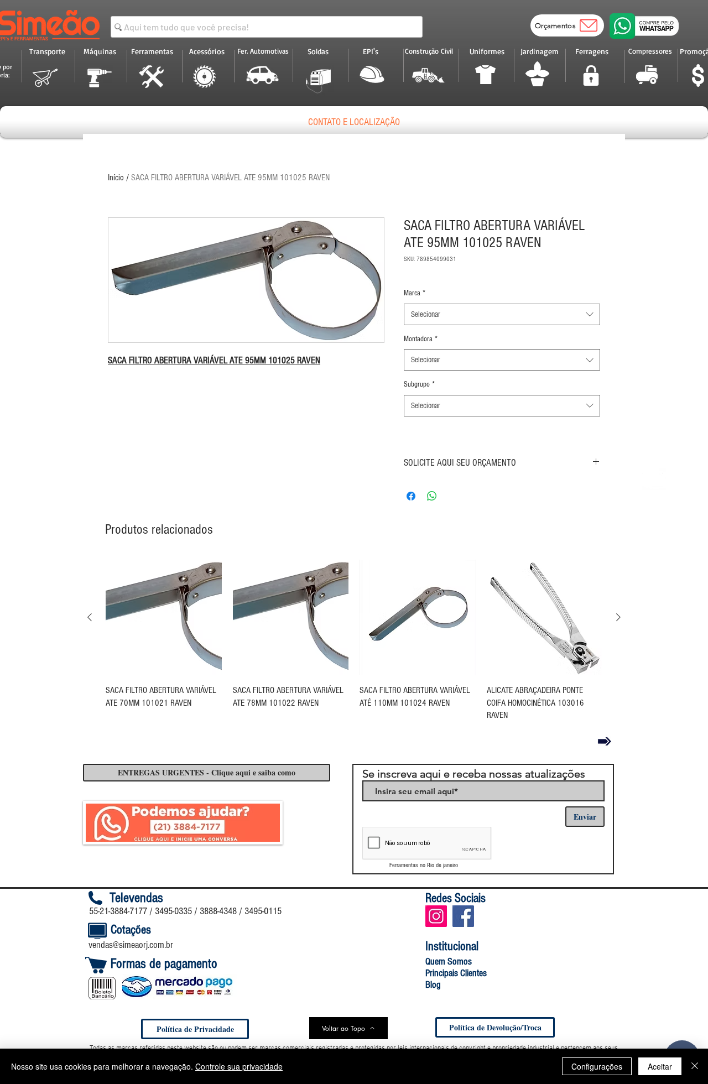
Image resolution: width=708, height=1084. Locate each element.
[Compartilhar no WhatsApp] (432, 496)
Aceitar (660, 1066)
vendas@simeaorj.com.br (130, 945)
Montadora (421, 339)
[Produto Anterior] (89, 617)
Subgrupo (419, 384)
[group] (354, 642)
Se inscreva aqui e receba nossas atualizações (473, 773)
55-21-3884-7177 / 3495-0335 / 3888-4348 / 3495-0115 (185, 911)
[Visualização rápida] (164, 618)
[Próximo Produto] (618, 617)
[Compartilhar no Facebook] (411, 496)
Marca (414, 293)
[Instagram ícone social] (436, 916)
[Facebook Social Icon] (463, 916)
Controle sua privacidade (239, 1066)
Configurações (596, 1066)
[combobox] (502, 314)
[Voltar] (604, 741)
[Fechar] (694, 1066)
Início (116, 178)
